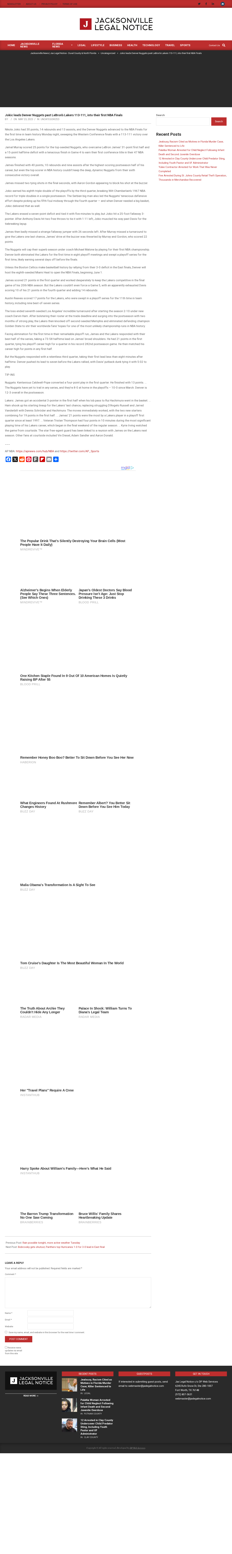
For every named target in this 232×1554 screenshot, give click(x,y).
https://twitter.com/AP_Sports (79, 451)
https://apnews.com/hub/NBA (35, 451)
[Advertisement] (116, 81)
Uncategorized (50, 119)
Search (160, 115)
